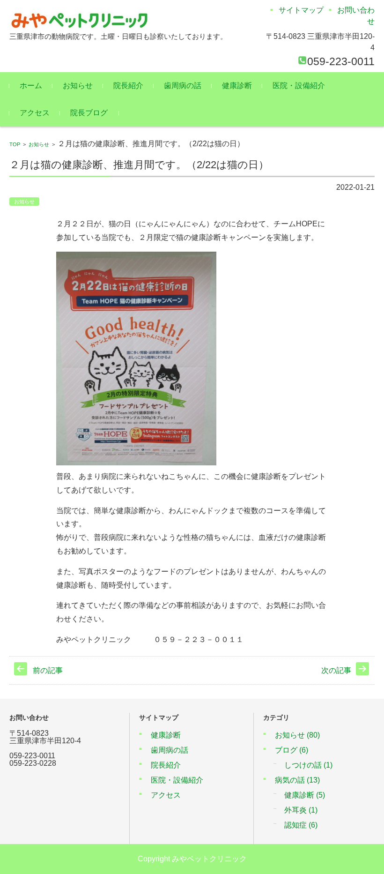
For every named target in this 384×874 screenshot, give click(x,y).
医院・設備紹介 (299, 86)
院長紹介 (128, 86)
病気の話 (297, 780)
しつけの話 (308, 765)
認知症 (301, 825)
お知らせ (78, 86)
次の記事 (336, 670)
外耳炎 (301, 810)
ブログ (291, 750)
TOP (14, 144)
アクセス (35, 113)
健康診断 (237, 86)
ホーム (31, 86)
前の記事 (48, 670)
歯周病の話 (182, 86)
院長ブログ (89, 113)
